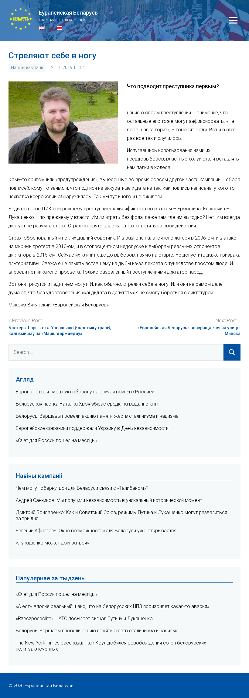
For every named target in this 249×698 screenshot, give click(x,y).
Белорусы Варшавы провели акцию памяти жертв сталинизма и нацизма (97, 416)
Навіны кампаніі (27, 67)
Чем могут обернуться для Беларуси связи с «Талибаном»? (82, 488)
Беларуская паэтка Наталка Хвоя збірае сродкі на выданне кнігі (87, 404)
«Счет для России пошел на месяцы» (56, 440)
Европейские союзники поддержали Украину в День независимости (92, 428)
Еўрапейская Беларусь (68, 12)
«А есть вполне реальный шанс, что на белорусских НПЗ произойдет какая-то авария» (112, 606)
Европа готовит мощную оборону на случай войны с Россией (85, 392)
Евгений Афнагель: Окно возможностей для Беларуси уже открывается (96, 531)
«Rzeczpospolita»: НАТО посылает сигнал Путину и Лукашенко (84, 618)
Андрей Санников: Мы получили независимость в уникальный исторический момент (109, 500)
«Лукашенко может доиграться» (52, 543)
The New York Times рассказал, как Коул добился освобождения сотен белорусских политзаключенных (111, 646)
